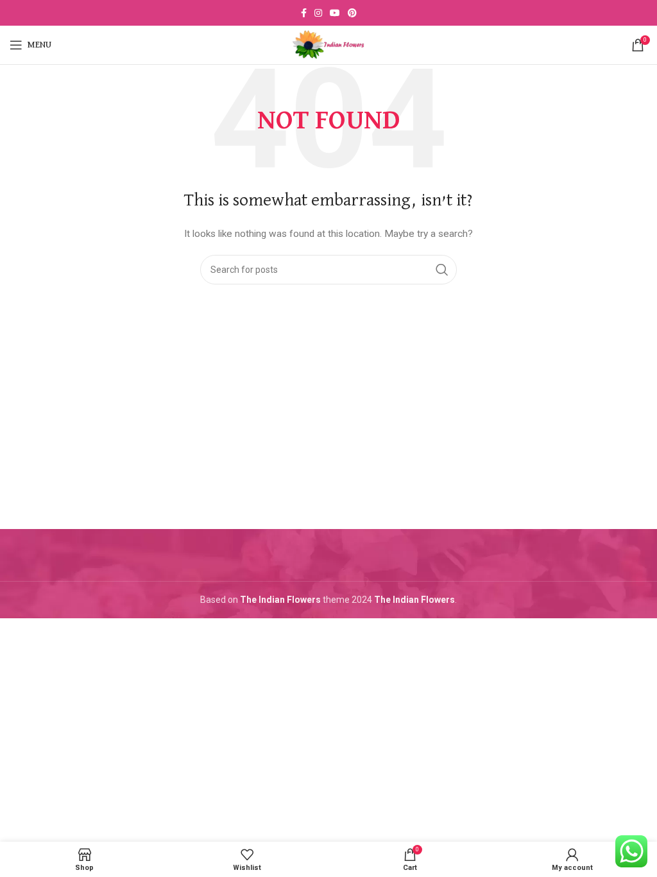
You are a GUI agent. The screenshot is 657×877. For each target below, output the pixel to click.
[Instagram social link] (318, 12)
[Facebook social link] (304, 12)
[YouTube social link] (335, 12)
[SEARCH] (442, 269)
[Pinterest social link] (352, 12)
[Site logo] (328, 44)
